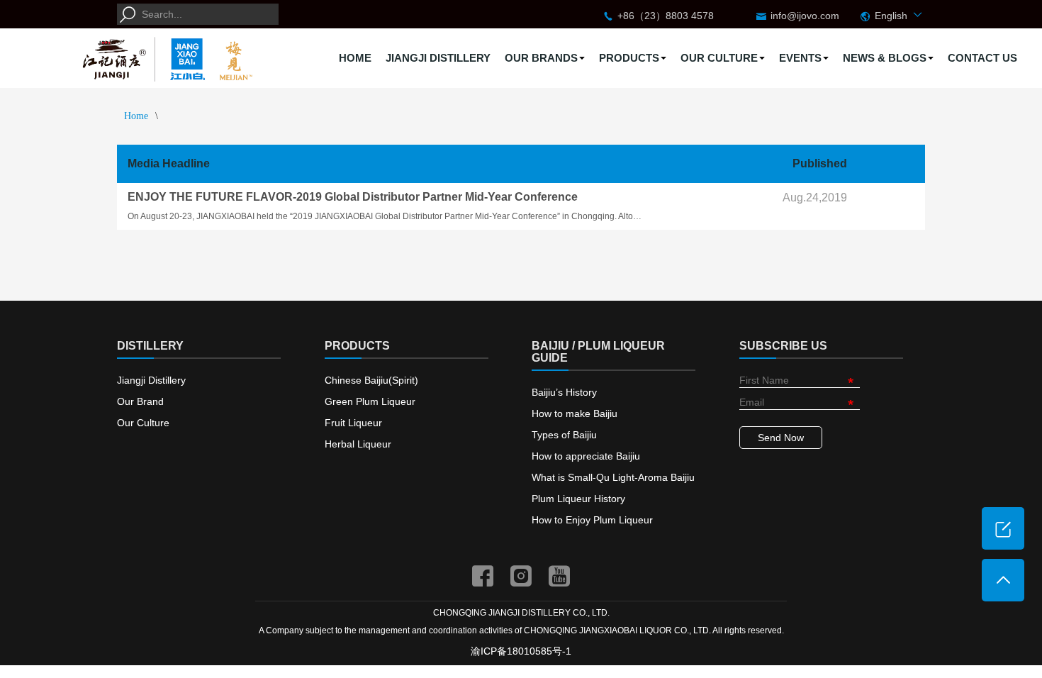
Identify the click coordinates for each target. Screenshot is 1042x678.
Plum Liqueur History (578, 498)
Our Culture (143, 422)
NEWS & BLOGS (884, 58)
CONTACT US (982, 58)
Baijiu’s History (564, 392)
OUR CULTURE (719, 58)
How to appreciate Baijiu (586, 456)
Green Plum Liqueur (370, 401)
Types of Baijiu (564, 434)
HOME (355, 58)
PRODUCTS (629, 58)
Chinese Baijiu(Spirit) (371, 380)
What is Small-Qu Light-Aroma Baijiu (613, 477)
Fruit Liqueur (353, 422)
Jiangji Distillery (151, 380)
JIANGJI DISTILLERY (438, 58)
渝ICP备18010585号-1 (521, 651)
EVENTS (800, 58)
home (136, 116)
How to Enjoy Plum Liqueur (592, 520)
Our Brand (140, 401)
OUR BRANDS (541, 58)
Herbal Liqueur (358, 444)
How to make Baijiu (574, 413)
